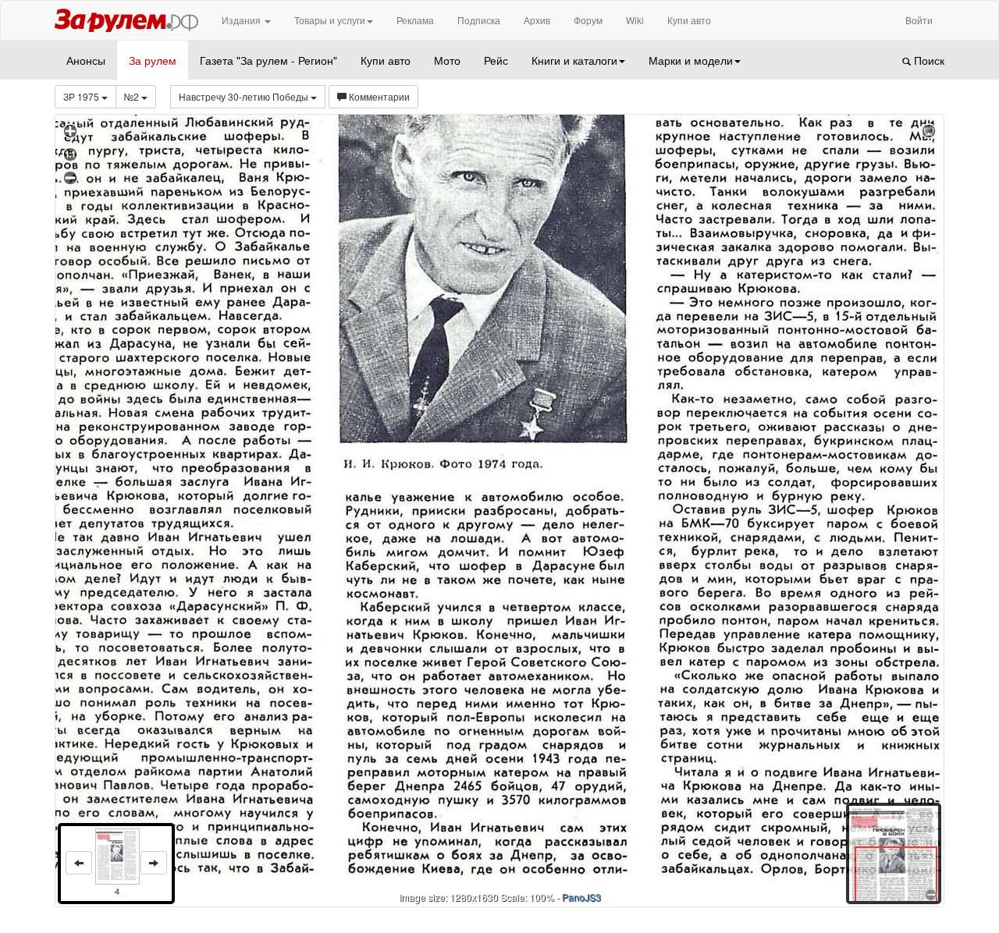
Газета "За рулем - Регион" (268, 60)
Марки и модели (691, 60)
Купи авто (689, 20)
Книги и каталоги (574, 60)
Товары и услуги (329, 20)
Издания (242, 20)
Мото (447, 60)
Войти (919, 20)
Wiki (635, 20)
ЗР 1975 (82, 96)
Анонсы (85, 60)
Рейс (496, 60)
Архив (537, 20)
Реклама (415, 20)
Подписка (478, 20)
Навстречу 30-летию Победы (245, 96)
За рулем (152, 60)
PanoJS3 (581, 896)
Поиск (927, 60)
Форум (588, 20)
